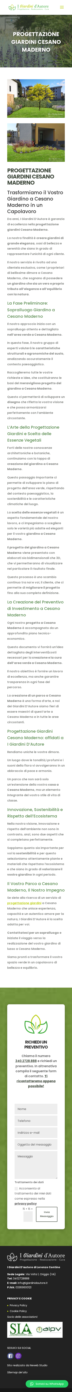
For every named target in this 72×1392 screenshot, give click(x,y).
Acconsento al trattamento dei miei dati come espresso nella (33, 1196)
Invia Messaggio (47, 1214)
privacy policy (26, 1203)
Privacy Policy (18, 1305)
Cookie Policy (18, 1311)
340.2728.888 (26, 1061)
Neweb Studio (38, 1365)
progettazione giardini (24, 903)
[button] (47, 1384)
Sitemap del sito (17, 1372)
